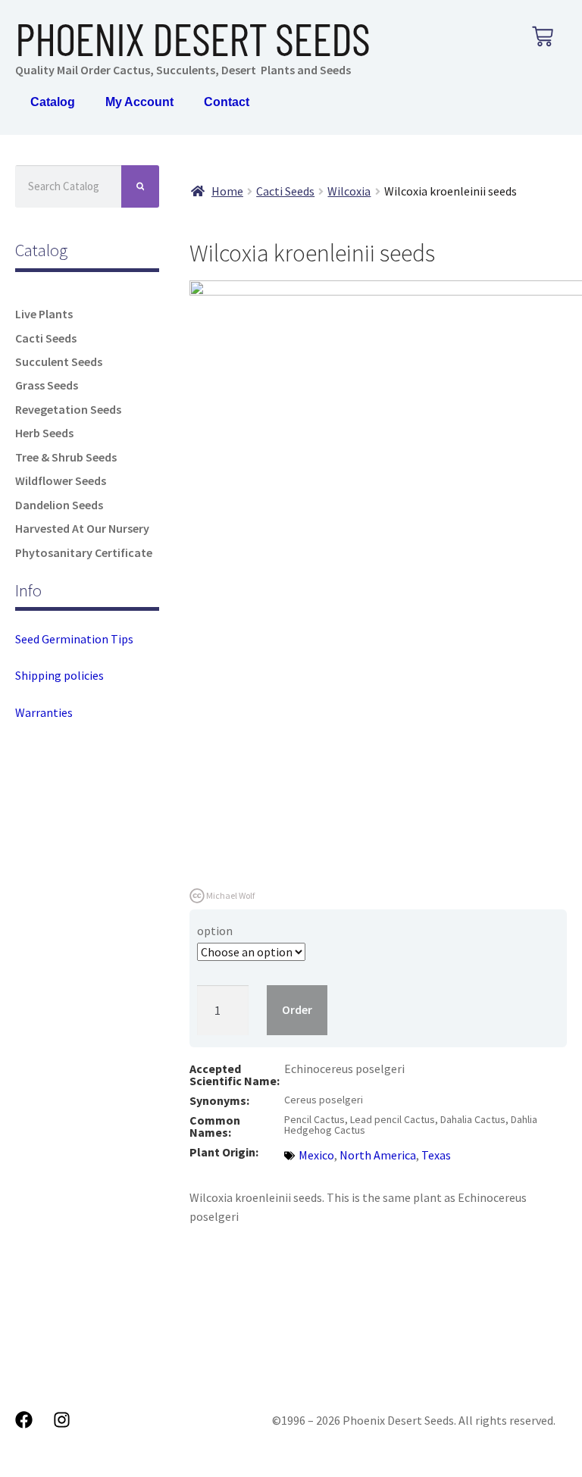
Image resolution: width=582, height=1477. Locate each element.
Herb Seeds (44, 432)
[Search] (140, 186)
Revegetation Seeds (68, 409)
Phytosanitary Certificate (83, 552)
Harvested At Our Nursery (82, 528)
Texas (436, 1155)
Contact (226, 101)
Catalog (52, 101)
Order (297, 1009)
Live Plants (44, 313)
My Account (139, 101)
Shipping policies (59, 675)
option (215, 930)
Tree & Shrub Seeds (66, 457)
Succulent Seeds (58, 361)
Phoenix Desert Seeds (192, 38)
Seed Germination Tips (74, 638)
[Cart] (542, 36)
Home (227, 191)
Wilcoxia (349, 191)
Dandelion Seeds (59, 504)
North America (378, 1155)
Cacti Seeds (46, 338)
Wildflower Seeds (60, 480)
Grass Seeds (46, 385)
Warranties (44, 712)
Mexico (316, 1155)
